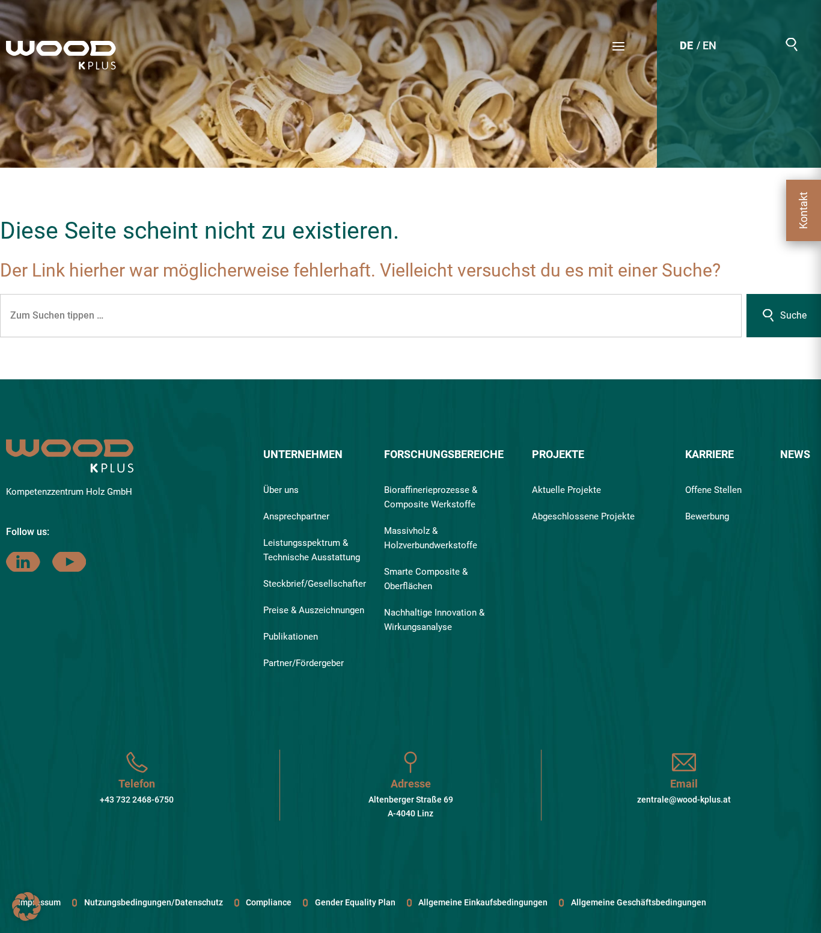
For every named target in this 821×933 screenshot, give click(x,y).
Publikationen (290, 636)
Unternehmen (303, 454)
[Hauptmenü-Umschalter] (618, 46)
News (795, 454)
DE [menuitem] (686, 45)
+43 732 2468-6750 (137, 799)
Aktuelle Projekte (566, 490)
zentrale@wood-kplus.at (684, 799)
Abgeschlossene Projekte (583, 516)
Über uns (281, 490)
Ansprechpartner (296, 516)
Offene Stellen (713, 490)
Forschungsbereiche (444, 454)
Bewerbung (707, 516)
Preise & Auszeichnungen (313, 610)
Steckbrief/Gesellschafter (314, 583)
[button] (791, 44)
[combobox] (371, 315)
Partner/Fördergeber (303, 663)
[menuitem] (686, 47)
